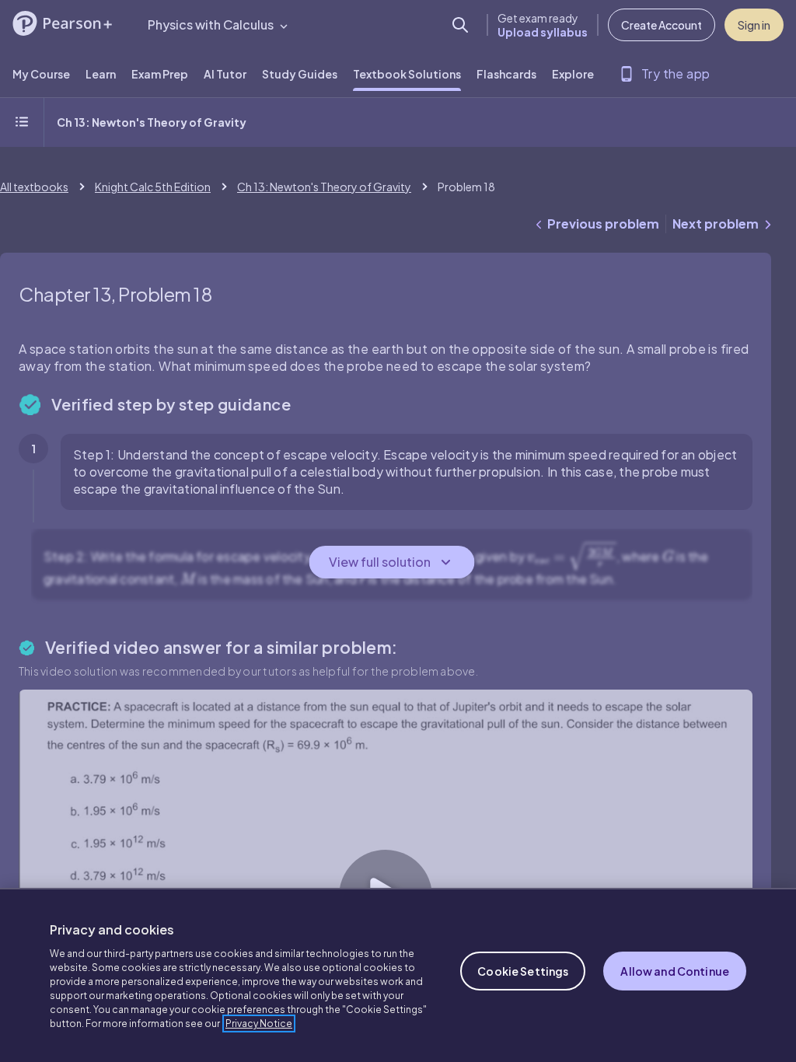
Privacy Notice (258, 1023)
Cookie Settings (522, 971)
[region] (398, 975)
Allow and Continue (674, 971)
